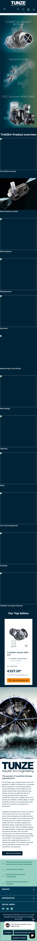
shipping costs (25, 915)
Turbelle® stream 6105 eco (17, 653)
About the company (13, 853)
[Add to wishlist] (26, 646)
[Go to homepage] (18, 3)
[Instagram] (12, 908)
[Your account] (28, 9)
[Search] (17, 9)
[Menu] (4, 9)
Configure (8, 932)
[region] (18, 652)
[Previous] (2, 652)
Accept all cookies (19, 938)
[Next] (34, 652)
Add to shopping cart (20, 680)
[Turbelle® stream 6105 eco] (18, 635)
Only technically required (24, 932)
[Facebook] (3, 908)
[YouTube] (7, 908)
